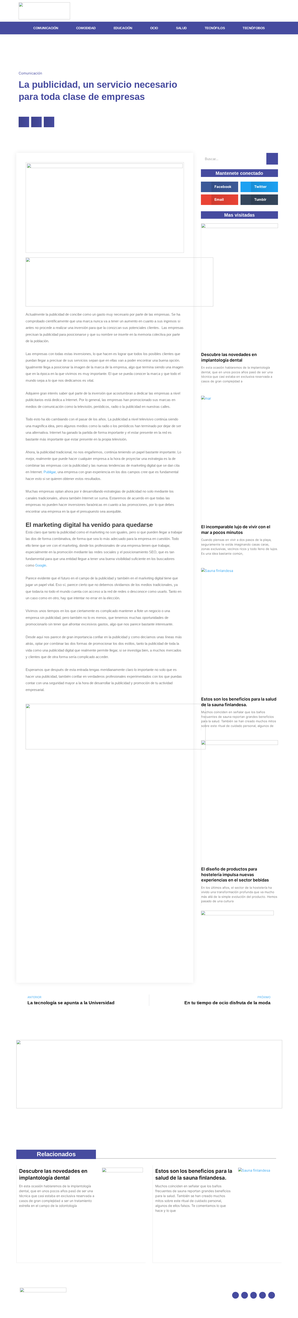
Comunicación (45, 28)
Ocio (154, 28)
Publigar (50, 472)
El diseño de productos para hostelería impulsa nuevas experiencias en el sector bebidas (235, 874)
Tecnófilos (215, 28)
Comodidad (86, 28)
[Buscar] (272, 159)
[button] (24, 122)
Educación (123, 28)
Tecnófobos (254, 28)
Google (40, 565)
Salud (181, 28)
